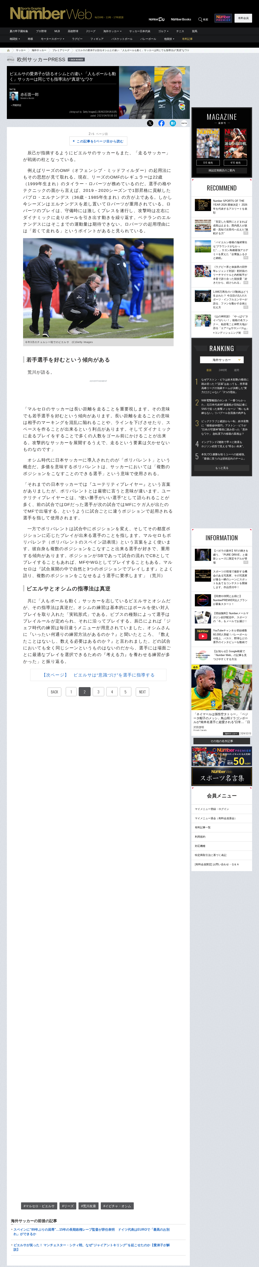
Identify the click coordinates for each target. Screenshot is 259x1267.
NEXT (142, 691)
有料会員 (243, 18)
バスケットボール (122, 38)
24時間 (223, 370)
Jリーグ (91, 31)
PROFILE (17, 105)
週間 (236, 370)
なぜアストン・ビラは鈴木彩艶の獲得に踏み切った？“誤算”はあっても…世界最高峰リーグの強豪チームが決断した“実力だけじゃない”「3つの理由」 (225, 386)
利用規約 (200, 836)
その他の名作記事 (221, 741)
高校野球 (73, 31)
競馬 (194, 31)
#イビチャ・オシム (117, 1206)
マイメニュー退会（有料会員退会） (216, 818)
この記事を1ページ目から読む (100, 141)
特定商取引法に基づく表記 (210, 855)
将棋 (30, 38)
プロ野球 (41, 31)
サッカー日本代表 (139, 31)
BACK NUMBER (77, 59)
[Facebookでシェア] (161, 124)
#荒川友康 (88, 1206)
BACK (54, 691)
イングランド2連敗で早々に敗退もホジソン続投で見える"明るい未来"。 (223, 444)
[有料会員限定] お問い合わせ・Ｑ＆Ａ (217, 864)
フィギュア (97, 38)
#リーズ (68, 1206)
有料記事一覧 (203, 827)
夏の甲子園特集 (19, 31)
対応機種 (200, 845)
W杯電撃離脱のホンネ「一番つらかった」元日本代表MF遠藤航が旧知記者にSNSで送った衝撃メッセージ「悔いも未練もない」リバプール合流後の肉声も (225, 406)
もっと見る (221, 467)
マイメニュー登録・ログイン (212, 809)
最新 (209, 370)
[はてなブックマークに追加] (173, 124)
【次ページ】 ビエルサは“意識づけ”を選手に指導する (98, 675)
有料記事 (187, 38)
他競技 (168, 38)
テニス (180, 31)
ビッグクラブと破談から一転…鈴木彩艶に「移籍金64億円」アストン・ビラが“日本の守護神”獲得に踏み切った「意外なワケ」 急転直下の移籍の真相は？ (225, 427)
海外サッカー (111, 31)
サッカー (21, 50)
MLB (57, 31)
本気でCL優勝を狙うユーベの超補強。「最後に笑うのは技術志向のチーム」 (224, 456)
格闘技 (14, 38)
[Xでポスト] (150, 124)
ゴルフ (162, 31)
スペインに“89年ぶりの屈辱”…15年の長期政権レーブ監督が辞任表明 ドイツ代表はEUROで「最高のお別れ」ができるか (92, 1232)
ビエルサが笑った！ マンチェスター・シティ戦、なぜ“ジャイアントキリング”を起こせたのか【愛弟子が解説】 (92, 1247)
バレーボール (148, 38)
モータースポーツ (51, 38)
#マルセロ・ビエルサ (39, 1206)
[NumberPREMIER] (223, 18)
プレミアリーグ (60, 50)
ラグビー (77, 38)
